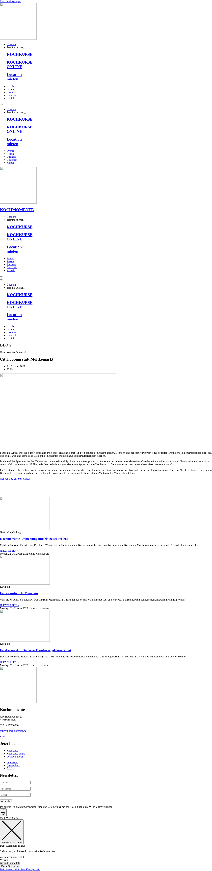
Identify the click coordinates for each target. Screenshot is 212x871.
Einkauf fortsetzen (10, 866)
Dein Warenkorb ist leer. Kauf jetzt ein (20, 869)
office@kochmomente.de (13, 730)
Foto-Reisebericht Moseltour (19, 593)
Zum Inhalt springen (10, 1)
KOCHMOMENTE (17, 210)
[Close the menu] (1, 279)
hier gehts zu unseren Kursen (15, 478)
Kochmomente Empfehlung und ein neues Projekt (34, 538)
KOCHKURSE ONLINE (19, 64)
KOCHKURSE (19, 54)
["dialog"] (106, 843)
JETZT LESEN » (9, 550)
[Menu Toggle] (1, 104)
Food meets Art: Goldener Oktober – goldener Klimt (35, 650)
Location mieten (14, 76)
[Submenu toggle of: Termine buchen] (25, 48)
